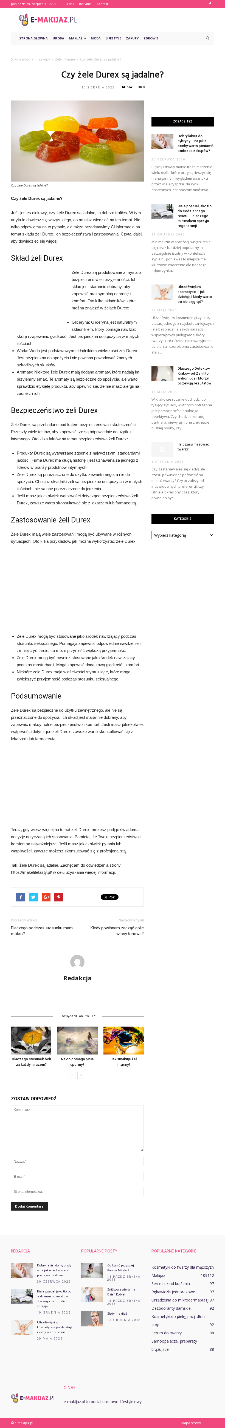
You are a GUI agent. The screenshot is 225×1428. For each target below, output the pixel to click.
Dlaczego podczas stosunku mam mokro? (42, 931)
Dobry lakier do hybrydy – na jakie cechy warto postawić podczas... (54, 1270)
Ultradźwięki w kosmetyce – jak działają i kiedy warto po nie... (54, 1327)
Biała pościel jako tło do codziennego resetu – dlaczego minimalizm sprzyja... (54, 1299)
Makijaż (75, 38)
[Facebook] (210, 4)
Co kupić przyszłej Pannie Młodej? (120, 1268)
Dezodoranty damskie (171, 1308)
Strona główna (33, 38)
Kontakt (102, 4)
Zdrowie (151, 38)
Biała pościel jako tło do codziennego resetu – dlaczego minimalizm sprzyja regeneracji (195, 216)
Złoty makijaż (117, 1314)
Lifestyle (113, 38)
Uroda (58, 38)
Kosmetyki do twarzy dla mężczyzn (182, 1267)
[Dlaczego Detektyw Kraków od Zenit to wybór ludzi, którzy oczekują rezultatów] (162, 373)
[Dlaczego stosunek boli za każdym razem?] (31, 1040)
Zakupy (132, 38)
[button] (207, 38)
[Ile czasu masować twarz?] (162, 449)
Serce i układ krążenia (170, 1283)
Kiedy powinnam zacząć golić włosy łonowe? (117, 931)
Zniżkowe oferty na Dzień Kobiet (121, 1292)
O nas (70, 4)
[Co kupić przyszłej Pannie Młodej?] (92, 1270)
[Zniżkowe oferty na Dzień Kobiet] (92, 1294)
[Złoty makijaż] (92, 1318)
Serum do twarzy (166, 1332)
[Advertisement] (149, 20)
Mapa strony (191, 1423)
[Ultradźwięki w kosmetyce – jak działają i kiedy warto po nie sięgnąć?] (162, 292)
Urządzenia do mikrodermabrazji (180, 1300)
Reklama (85, 4)
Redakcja (77, 978)
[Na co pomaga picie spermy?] (77, 1040)
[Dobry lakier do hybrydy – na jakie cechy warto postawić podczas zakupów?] (162, 141)
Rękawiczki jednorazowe (173, 1291)
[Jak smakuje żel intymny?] (123, 1040)
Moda (96, 38)
